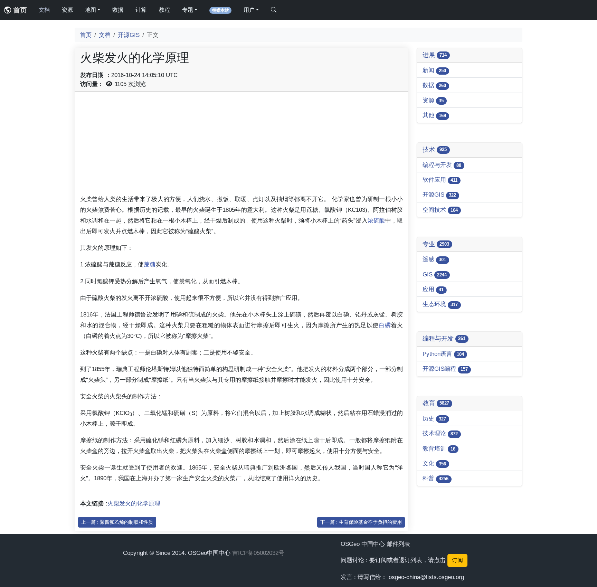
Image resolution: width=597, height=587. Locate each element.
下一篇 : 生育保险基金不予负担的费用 (361, 522)
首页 (19, 10)
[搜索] (273, 10)
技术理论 (440, 433)
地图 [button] (90, 10)
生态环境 (440, 304)
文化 (434, 463)
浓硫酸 (376, 220)
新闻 (434, 70)
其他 (434, 115)
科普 (435, 478)
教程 (164, 10)
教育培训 (439, 448)
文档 (44, 10)
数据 (117, 10)
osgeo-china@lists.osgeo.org (426, 577)
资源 (67, 10)
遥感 (434, 259)
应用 (433, 289)
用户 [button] (249, 10)
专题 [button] (187, 10)
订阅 (457, 560)
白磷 (385, 325)
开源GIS (129, 34)
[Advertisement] (241, 145)
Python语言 (443, 353)
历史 (434, 418)
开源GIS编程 (445, 368)
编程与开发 (442, 164)
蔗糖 (149, 264)
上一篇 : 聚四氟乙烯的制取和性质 (117, 522)
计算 (140, 10)
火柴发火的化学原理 (133, 503)
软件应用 (440, 179)
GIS (435, 274)
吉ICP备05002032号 (258, 552)
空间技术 (440, 209)
